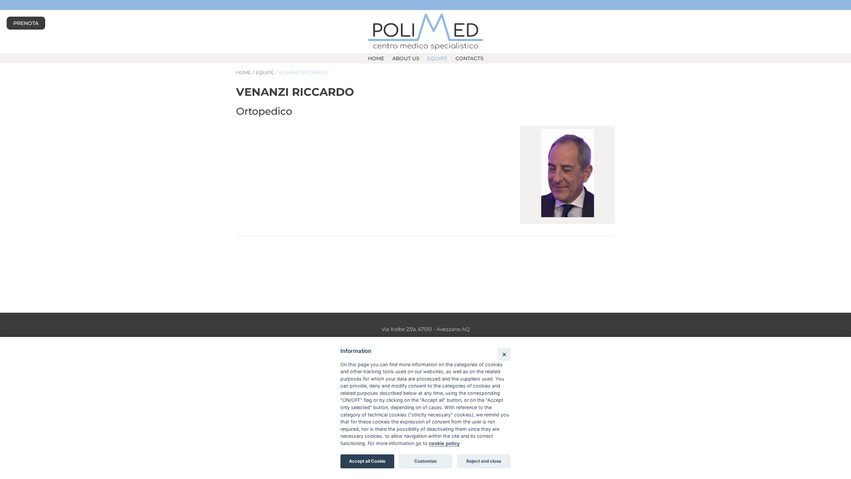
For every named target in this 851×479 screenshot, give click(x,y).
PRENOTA (26, 23)
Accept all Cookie (367, 461)
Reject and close (483, 461)
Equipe (437, 58)
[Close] (504, 354)
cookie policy (444, 443)
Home (376, 58)
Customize (425, 461)
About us (405, 58)
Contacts (469, 58)
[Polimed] (425, 31)
